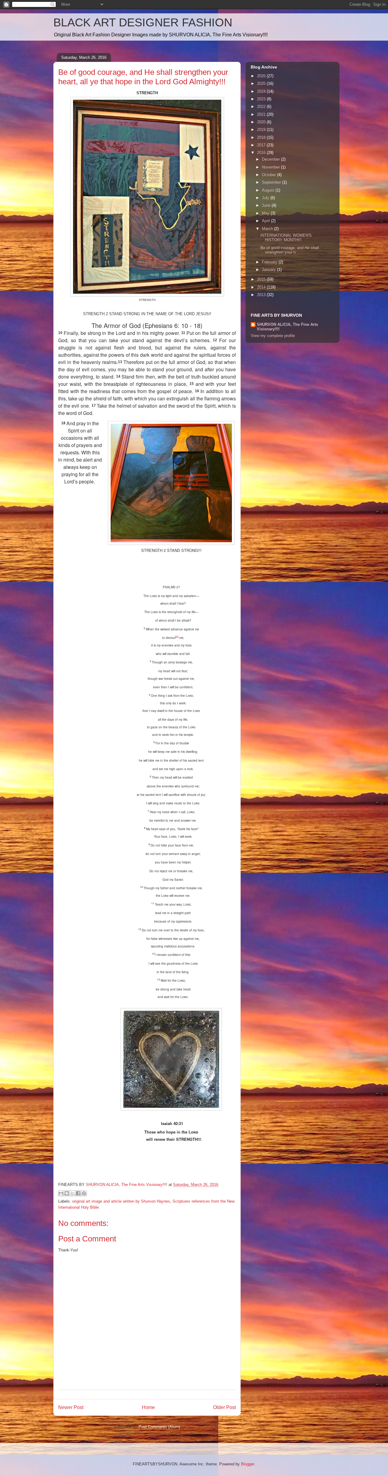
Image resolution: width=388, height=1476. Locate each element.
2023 (262, 99)
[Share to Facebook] (78, 1193)
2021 (262, 114)
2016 (262, 152)
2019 (262, 129)
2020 (262, 122)
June (267, 205)
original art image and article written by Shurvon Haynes (121, 1201)
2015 (262, 279)
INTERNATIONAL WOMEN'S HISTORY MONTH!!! (286, 237)
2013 (262, 294)
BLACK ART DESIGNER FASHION (142, 22)
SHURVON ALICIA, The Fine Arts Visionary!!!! (287, 326)
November (271, 167)
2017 (262, 145)
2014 (262, 287)
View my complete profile (273, 335)
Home (148, 1407)
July (266, 197)
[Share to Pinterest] (84, 1193)
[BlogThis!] (67, 1193)
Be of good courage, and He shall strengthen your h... (289, 250)
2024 (262, 91)
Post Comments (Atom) (159, 1426)
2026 (262, 76)
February (270, 262)
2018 (262, 137)
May (266, 213)
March (268, 228)
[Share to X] (72, 1193)
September (272, 182)
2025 (262, 83)
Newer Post (70, 1407)
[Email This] (61, 1193)
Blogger (247, 1464)
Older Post (224, 1407)
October (269, 174)
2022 (262, 106)
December (271, 159)
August (269, 190)
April (266, 221)
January (269, 269)
